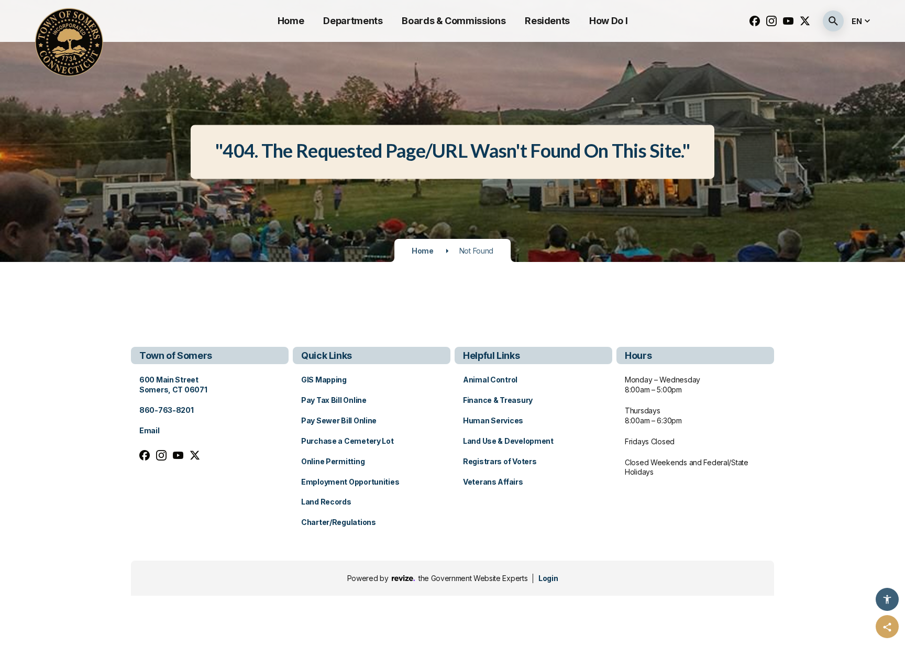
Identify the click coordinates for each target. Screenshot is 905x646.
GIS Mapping (324, 379)
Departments (352, 20)
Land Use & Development (508, 440)
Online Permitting (333, 461)
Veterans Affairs (493, 481)
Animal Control (490, 379)
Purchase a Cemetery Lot (347, 440)
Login (548, 578)
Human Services (493, 420)
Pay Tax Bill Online (334, 400)
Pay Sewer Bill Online (339, 420)
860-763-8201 (166, 410)
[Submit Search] (833, 20)
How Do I (608, 20)
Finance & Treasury (498, 400)
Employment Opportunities (350, 481)
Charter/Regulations (338, 522)
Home (291, 20)
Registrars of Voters (499, 461)
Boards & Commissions (453, 20)
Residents (547, 20)
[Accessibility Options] (887, 599)
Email (149, 430)
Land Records (326, 501)
